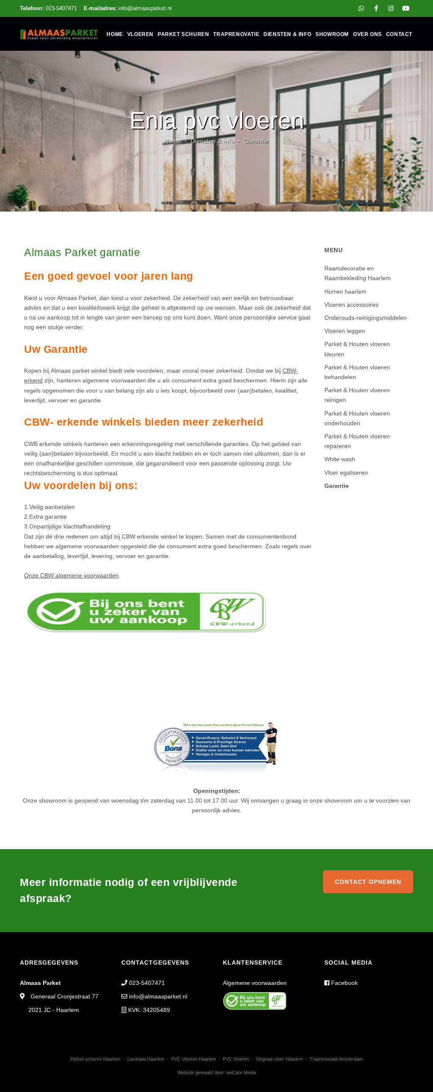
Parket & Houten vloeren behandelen (357, 372)
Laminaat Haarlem (145, 1059)
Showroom (332, 34)
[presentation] (9, 130)
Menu (333, 250)
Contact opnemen (368, 881)
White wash (339, 459)
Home (115, 34)
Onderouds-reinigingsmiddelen (365, 317)
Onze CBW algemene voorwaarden (71, 575)
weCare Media (241, 1072)
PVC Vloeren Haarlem (193, 1059)
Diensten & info (287, 34)
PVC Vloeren (236, 1059)
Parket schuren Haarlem (95, 1059)
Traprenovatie (236, 34)
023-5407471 (48, 8)
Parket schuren (183, 34)
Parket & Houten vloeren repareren (357, 441)
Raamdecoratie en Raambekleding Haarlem (357, 273)
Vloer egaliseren (346, 472)
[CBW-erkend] (145, 611)
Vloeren (140, 34)
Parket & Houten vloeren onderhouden (357, 418)
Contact (399, 34)
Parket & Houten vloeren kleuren (357, 349)
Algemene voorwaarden (255, 982)
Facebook (343, 982)
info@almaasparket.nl (128, 8)
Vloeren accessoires (351, 304)
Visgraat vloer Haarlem (279, 1059)
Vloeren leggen (344, 330)
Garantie (336, 485)
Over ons (367, 34)
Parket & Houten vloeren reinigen (357, 395)
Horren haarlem (345, 291)
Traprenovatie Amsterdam (336, 1059)
